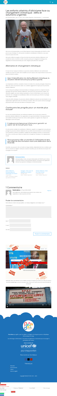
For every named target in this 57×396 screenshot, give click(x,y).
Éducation (12, 365)
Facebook (2, 395)
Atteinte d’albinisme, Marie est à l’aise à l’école (42, 171)
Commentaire (9, 205)
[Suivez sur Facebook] (26, 359)
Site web (8, 229)
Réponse (49, 190)
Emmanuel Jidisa (11, 17)
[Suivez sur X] (28, 359)
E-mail (7, 225)
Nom (7, 221)
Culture (11, 369)
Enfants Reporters (29, 17)
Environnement (37, 17)
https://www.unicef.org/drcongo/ (33, 282)
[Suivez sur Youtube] (31, 359)
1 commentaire (45, 17)
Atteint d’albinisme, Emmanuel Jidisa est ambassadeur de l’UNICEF (11, 172)
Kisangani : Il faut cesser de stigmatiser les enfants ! (27, 171)
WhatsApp (2, 393)
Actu (24, 17)
